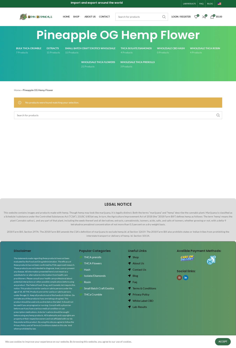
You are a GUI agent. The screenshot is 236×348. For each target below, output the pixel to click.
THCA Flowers (93, 263)
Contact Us (139, 269)
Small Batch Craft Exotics (99, 288)
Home (17, 90)
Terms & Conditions (144, 288)
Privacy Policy (141, 294)
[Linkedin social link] (185, 277)
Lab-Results (140, 306)
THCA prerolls (92, 257)
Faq (135, 282)
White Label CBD (143, 300)
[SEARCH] (164, 17)
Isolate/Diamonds (95, 275)
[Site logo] (219, 3)
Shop (136, 257)
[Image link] (187, 258)
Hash (87, 269)
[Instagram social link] (179, 277)
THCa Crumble (93, 294)
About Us (138, 263)
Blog (135, 275)
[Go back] (32, 35)
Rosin (87, 282)
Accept (223, 341)
